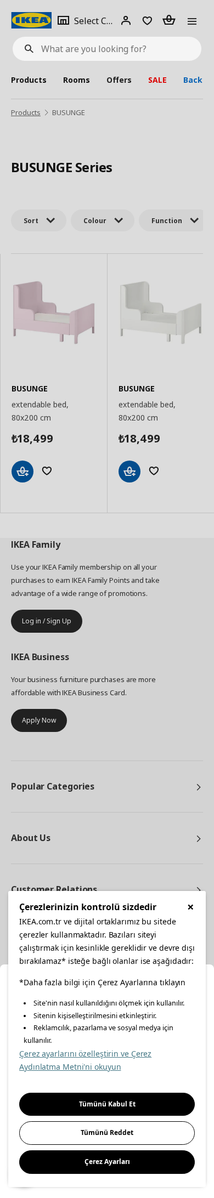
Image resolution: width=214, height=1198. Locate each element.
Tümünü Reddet (107, 1132)
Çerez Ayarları (107, 1161)
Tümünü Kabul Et (107, 1104)
